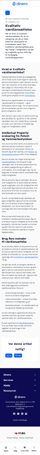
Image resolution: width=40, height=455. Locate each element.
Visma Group (12, 438)
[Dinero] (1, 444)
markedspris (30, 95)
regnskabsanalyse (26, 323)
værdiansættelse (9, 162)
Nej (19, 356)
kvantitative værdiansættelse (26, 257)
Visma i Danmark (26, 438)
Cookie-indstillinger (20, 420)
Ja (10, 356)
